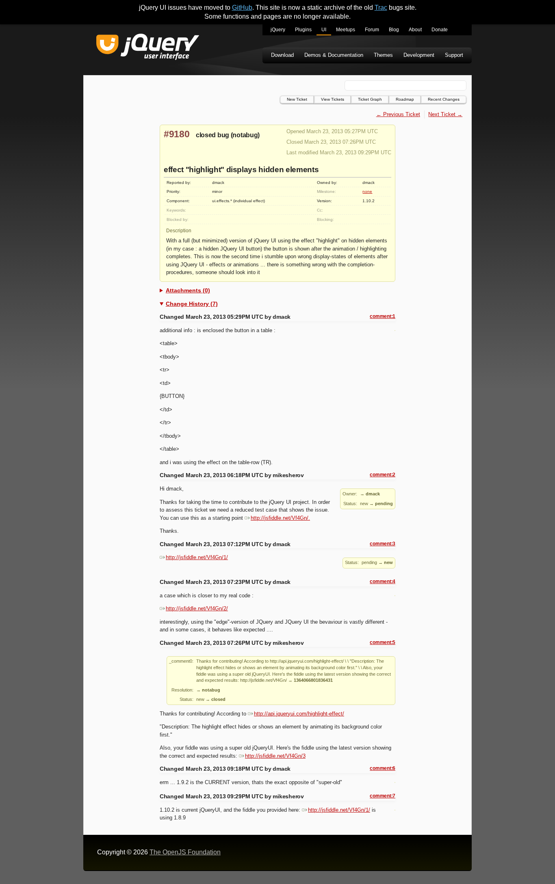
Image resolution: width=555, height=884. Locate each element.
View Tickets (332, 99)
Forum (372, 29)
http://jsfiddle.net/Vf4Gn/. (280, 518)
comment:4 (382, 581)
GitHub (242, 7)
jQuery (278, 29)
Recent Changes (444, 99)
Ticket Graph (370, 99)
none (367, 191)
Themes (383, 55)
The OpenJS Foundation (185, 852)
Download (282, 55)
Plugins (303, 29)
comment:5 (382, 642)
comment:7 (382, 796)
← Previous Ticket (398, 114)
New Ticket (297, 99)
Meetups (345, 29)
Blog (394, 29)
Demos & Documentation (333, 55)
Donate (439, 29)
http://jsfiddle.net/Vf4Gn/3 (275, 756)
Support (454, 55)
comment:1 (382, 316)
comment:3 (382, 544)
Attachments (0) (188, 290)
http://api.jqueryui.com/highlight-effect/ (299, 714)
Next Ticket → (445, 114)
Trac (381, 7)
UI (323, 29)
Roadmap (405, 99)
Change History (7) (192, 303)
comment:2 (382, 475)
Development (418, 55)
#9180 (177, 134)
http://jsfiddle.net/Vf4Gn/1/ (197, 557)
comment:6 (382, 768)
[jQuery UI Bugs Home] (147, 48)
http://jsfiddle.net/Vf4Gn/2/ (197, 608)
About (415, 29)
